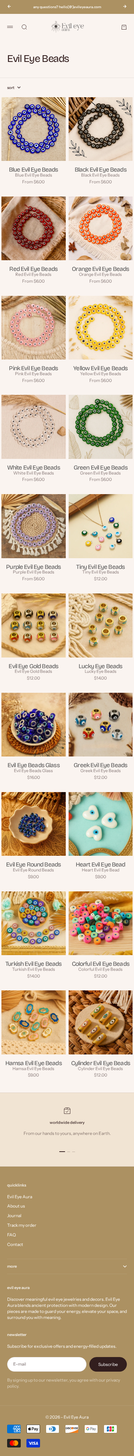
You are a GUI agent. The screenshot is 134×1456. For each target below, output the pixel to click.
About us (16, 1206)
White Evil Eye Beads (33, 473)
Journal (14, 1215)
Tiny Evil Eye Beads (100, 572)
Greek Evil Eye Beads (100, 770)
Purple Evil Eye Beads (33, 572)
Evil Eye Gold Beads (33, 671)
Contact (15, 1244)
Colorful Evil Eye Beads (100, 969)
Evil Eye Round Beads (33, 870)
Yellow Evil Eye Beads (100, 373)
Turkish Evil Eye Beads (33, 969)
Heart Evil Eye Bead (100, 870)
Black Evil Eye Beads (100, 175)
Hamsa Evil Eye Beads (33, 1068)
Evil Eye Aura (19, 1196)
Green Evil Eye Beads (100, 473)
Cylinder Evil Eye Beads (100, 1068)
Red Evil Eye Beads (33, 274)
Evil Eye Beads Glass (33, 770)
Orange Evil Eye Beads (100, 274)
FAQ (11, 1234)
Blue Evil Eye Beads (33, 175)
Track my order (21, 1225)
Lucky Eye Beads (100, 671)
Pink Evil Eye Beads (33, 373)
